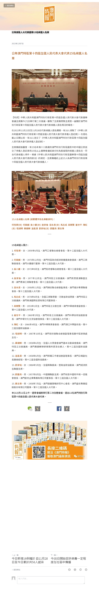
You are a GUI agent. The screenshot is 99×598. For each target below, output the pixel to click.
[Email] (86, 569)
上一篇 (15, 555)
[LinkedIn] (80, 569)
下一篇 (53, 555)
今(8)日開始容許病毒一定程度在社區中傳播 (68, 560)
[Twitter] (75, 569)
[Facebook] (69, 569)
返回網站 (10, 5)
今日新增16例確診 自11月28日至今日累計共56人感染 (30, 560)
